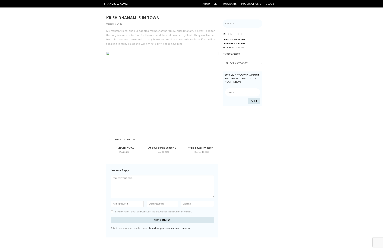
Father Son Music (234, 47)
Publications (251, 3)
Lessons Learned (234, 39)
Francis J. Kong (116, 3)
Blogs (270, 3)
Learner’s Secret (234, 43)
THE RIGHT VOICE (124, 147)
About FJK (210, 3)
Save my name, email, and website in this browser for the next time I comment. (153, 211)
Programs (229, 3)
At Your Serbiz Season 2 (162, 147)
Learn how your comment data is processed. (171, 228)
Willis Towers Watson (200, 147)
